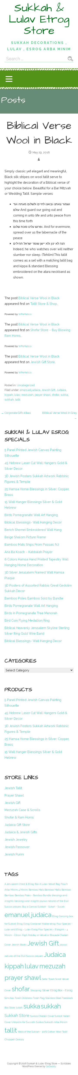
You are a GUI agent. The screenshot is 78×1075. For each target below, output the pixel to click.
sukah (19, 1007)
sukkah (9, 399)
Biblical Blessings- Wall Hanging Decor (33, 522)
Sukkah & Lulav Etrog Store (39, 19)
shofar (55, 394)
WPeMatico (24, 314)
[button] (9, 79)
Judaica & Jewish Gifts (21, 832)
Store (12, 1007)
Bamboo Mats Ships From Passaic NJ (32, 544)
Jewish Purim (14, 854)
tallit (17, 399)
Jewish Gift (48, 390)
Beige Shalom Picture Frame (25, 537)
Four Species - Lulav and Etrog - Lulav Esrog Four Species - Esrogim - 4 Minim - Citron (38, 929)
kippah (9, 394)
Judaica (61, 390)
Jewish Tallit (13, 788)
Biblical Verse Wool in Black (39, 298)
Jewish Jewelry (16, 839)
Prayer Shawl (14, 795)
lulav (17, 394)
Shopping (36, 990)
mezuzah (27, 394)
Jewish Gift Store (42, 362)
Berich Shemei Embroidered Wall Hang (33, 530)
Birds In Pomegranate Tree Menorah (31, 613)
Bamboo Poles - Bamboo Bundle (33, 895)
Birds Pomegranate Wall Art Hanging (31, 515)
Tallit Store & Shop (43, 303)
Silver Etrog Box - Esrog (57, 990)
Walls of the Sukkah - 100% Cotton (36, 1031)
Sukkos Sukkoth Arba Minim (51, 1022)
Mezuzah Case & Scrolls (22, 810)
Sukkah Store (17, 1015)
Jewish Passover (17, 847)
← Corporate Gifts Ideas (16, 412)
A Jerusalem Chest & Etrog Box (22, 884)
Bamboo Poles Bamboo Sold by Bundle (34, 598)
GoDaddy (51, 1066)
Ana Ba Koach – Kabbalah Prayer (28, 552)
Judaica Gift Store (17, 825)
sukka (64, 394)
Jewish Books (19, 944)
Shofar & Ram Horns (19, 817)
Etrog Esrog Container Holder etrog (36, 923)
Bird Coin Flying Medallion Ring (27, 620)
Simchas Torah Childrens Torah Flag (25, 998)
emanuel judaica (30, 390)
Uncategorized (26, 385)
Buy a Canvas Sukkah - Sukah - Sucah (43, 906)
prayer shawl (42, 394)
